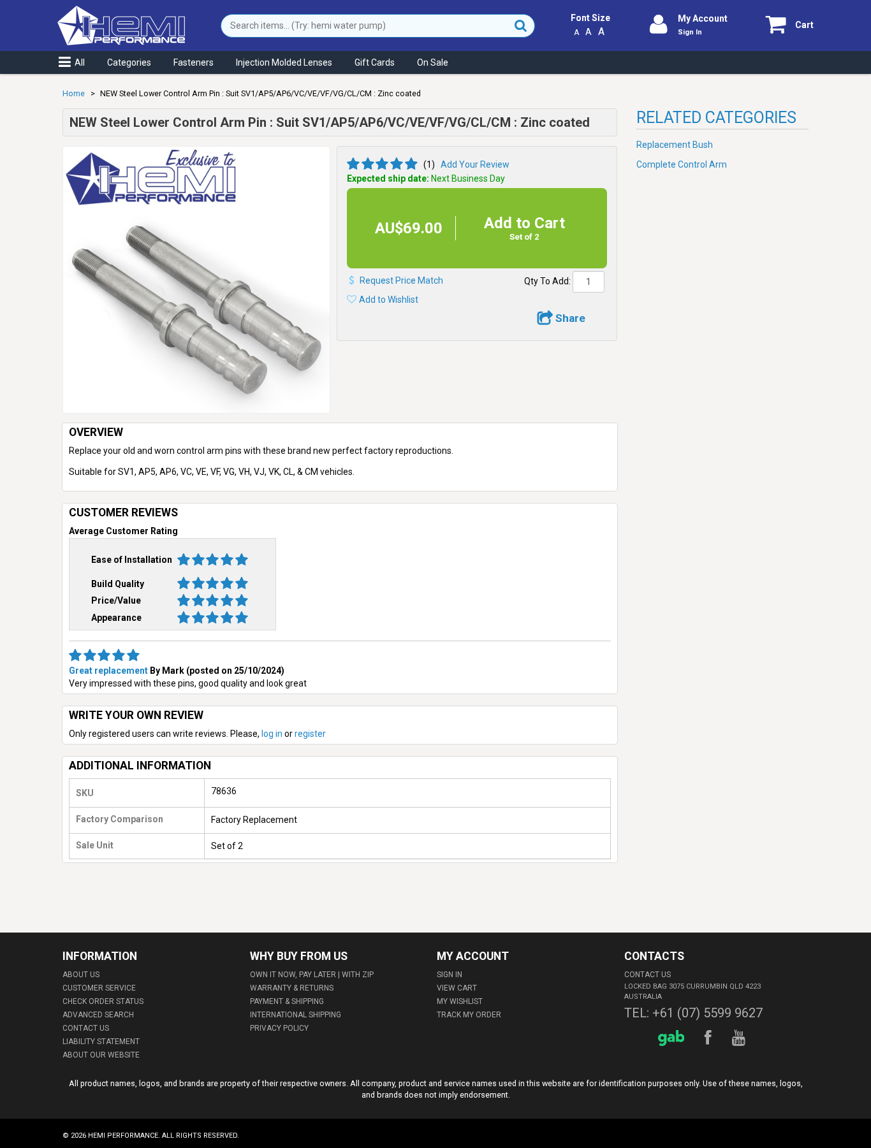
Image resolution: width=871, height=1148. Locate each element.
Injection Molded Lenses (284, 62)
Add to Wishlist (388, 299)
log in (271, 734)
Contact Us (85, 1028)
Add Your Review (475, 164)
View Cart (457, 988)
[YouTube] (740, 1038)
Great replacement (108, 670)
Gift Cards (375, 62)
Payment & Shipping (287, 1001)
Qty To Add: (547, 281)
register (310, 734)
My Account (703, 18)
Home (73, 93)
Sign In (690, 32)
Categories (129, 62)
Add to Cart (524, 228)
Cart (804, 25)
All (80, 62)
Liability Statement (101, 1041)
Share (569, 318)
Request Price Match (401, 280)
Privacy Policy (279, 1028)
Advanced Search (98, 1014)
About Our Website (101, 1054)
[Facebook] (710, 1038)
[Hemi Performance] (121, 11)
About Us (80, 974)
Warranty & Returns (291, 988)
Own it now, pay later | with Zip (312, 974)
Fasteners (193, 62)
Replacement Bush (674, 145)
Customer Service (99, 988)
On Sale (432, 62)
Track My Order (469, 1014)
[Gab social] (673, 1038)
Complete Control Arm (681, 164)
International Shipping (295, 1014)
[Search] (521, 26)
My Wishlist (460, 1001)
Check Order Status (102, 1001)
